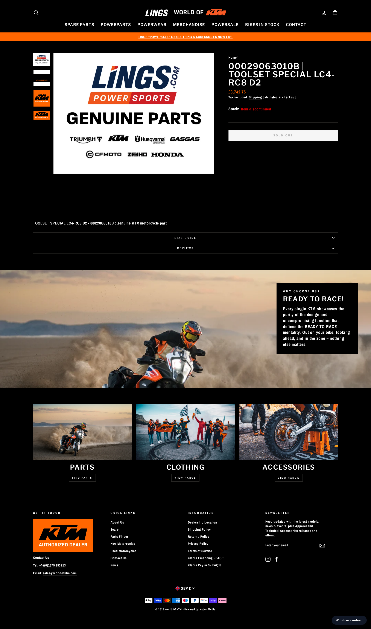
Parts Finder (120, 536)
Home (232, 57)
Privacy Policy (198, 543)
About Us (117, 522)
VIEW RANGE (289, 477)
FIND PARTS (82, 477)
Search (116, 529)
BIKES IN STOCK (262, 24)
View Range (185, 477)
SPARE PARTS (79, 24)
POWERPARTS (116, 24)
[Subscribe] (322, 545)
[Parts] (82, 432)
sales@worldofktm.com (60, 573)
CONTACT (296, 24)
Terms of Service (200, 551)
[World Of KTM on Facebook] (276, 559)
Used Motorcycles (124, 551)
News (115, 565)
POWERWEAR (152, 24)
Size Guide (186, 238)
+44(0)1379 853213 (52, 565)
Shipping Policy (199, 529)
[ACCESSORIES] (288, 432)
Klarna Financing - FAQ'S (206, 558)
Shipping (255, 97)
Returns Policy (198, 536)
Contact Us (41, 557)
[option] (185, 37)
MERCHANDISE (189, 24)
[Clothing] (185, 432)
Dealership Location (202, 522)
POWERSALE (225, 24)
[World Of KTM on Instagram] (268, 559)
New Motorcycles (123, 543)
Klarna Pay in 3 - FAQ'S (204, 565)
